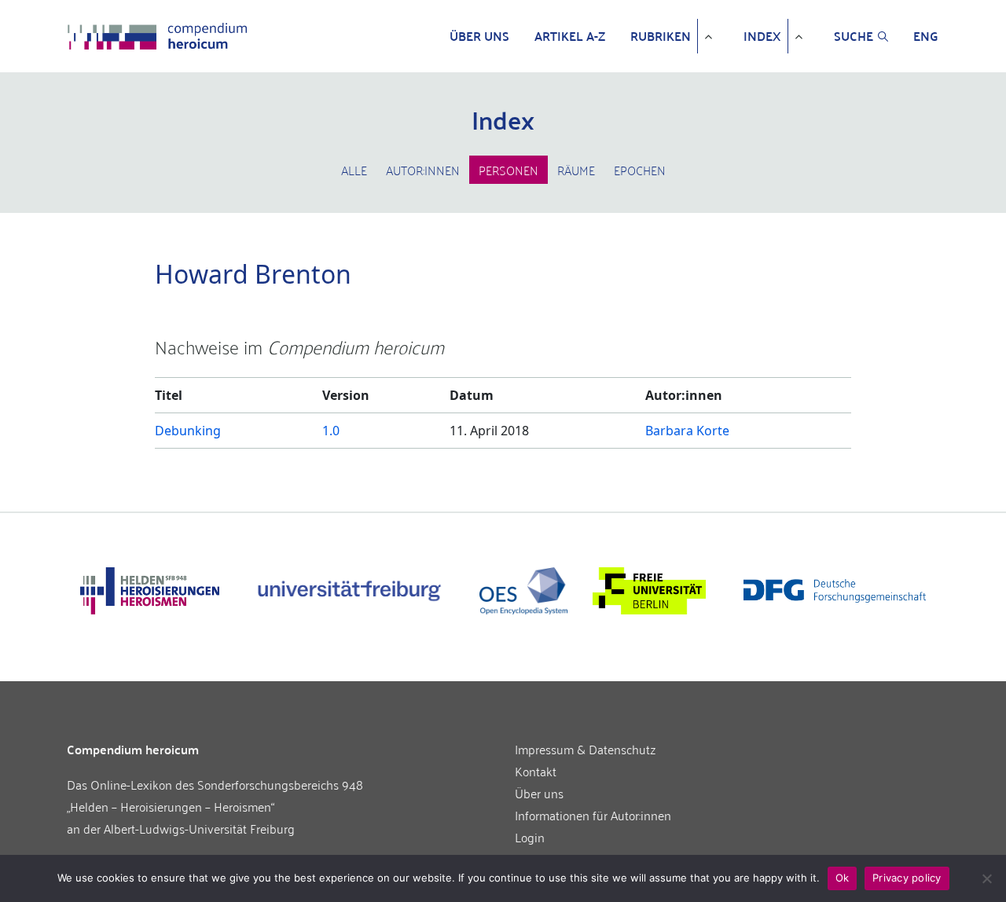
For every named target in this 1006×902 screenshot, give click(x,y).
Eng (925, 36)
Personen (508, 170)
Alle (354, 170)
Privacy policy (907, 877)
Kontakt (535, 771)
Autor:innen (423, 170)
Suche (853, 36)
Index (762, 36)
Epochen (640, 170)
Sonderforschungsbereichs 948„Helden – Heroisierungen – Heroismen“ (215, 795)
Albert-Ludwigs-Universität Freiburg (199, 828)
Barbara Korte (687, 430)
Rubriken (660, 36)
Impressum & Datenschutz (585, 749)
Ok (842, 877)
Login (530, 837)
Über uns (479, 36)
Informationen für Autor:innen (593, 815)
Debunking (188, 430)
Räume (576, 170)
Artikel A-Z (569, 36)
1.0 (331, 430)
